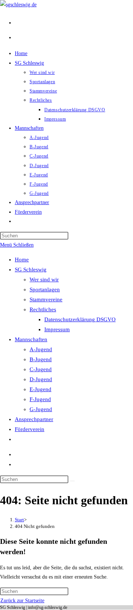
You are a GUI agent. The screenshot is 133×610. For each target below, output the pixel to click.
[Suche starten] (72, 481)
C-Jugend (41, 369)
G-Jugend (41, 409)
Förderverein (29, 429)
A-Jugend (41, 349)
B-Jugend (41, 359)
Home (22, 259)
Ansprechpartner (34, 419)
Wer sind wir (44, 279)
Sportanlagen (45, 289)
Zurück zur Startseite (22, 600)
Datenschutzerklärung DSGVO (80, 319)
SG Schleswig (31, 269)
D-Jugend (41, 379)
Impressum (57, 329)
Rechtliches (43, 309)
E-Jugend (40, 389)
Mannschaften (31, 339)
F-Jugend (40, 399)
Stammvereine (46, 299)
